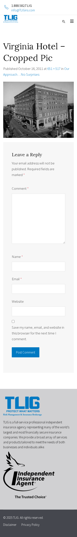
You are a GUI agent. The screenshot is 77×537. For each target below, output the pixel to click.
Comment (20, 188)
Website (18, 301)
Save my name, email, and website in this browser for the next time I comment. (38, 333)
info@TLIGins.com (23, 10)
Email (17, 279)
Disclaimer (9, 525)
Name (17, 256)
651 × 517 (54, 68)
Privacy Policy (30, 525)
